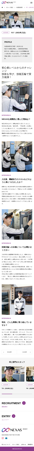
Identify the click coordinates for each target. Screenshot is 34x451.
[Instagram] (3, 438)
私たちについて (6, 444)
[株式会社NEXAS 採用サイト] (9, 2)
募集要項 (30, 444)
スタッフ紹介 (15, 444)
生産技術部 (5, 32)
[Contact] (6, 438)
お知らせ (23, 444)
